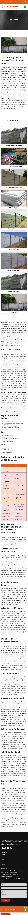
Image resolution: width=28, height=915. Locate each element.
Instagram (8, 848)
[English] (24, 1)
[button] (25, 7)
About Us (4, 857)
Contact (4, 864)
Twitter (5, 848)
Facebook (3, 848)
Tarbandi (16, 807)
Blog (3, 861)
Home (3, 854)
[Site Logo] (10, 7)
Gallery (3, 859)
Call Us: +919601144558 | (6, 1)
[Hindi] (25, 1)
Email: (18, 1)
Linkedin (11, 848)
